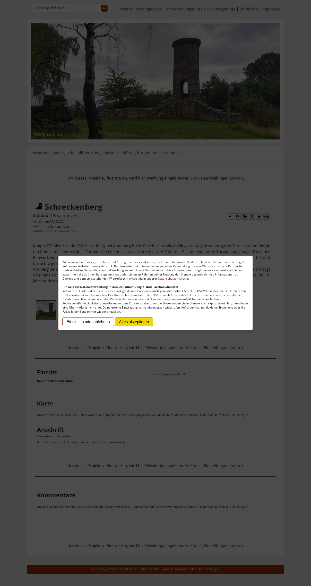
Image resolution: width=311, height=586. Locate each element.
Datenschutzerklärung (173, 278)
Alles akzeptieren (134, 322)
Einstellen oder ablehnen (88, 322)
